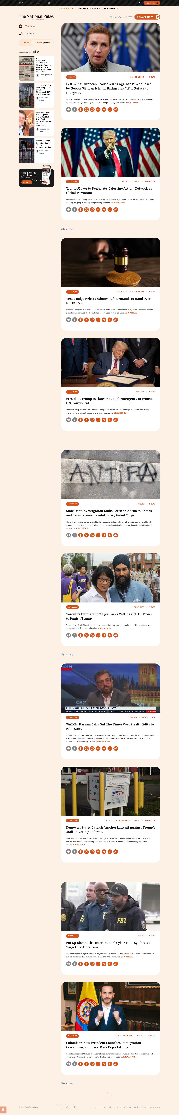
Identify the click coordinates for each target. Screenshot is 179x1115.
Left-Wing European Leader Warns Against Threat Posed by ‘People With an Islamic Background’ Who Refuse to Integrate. (108, 88)
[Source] (68, 109)
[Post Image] (26, 68)
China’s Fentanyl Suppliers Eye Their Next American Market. (43, 144)
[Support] (74, 109)
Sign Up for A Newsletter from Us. (98, 8)
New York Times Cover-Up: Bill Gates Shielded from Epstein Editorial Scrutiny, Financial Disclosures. (44, 119)
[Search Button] (140, 3)
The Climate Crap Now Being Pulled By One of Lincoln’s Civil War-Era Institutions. (44, 90)
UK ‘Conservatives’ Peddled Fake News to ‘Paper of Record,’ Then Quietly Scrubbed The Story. (43, 65)
